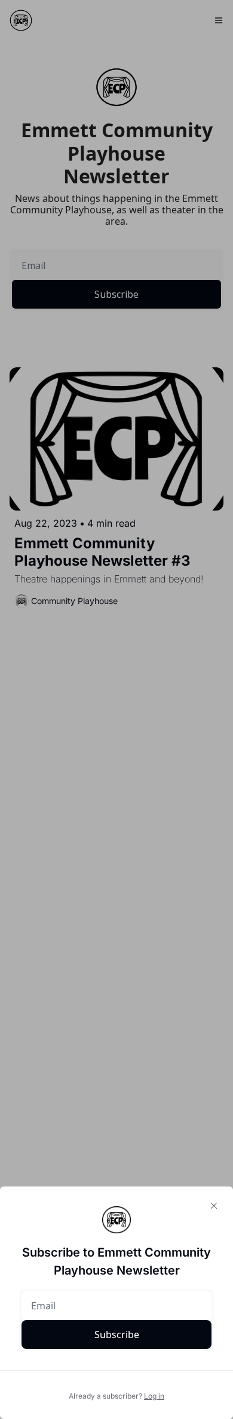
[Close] (214, 1205)
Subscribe (116, 1334)
